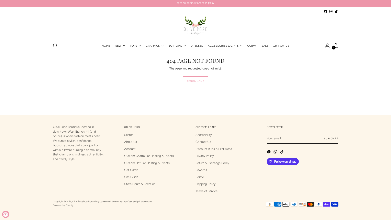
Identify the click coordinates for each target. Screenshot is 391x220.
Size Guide (131, 177)
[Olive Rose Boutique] (195, 26)
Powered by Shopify (63, 205)
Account (129, 149)
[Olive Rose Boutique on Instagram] (331, 11)
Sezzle (200, 177)
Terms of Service (206, 191)
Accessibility (204, 135)
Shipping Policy (206, 184)
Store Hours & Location (139, 184)
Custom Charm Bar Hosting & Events (149, 156)
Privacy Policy (205, 156)
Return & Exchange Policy (212, 163)
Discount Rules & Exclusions (214, 149)
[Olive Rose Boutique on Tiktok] (336, 11)
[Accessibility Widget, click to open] (5, 214)
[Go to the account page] (327, 46)
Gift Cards (131, 170)
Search (128, 135)
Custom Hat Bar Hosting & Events (147, 163)
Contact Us (203, 142)
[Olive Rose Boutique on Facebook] (325, 11)
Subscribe (331, 138)
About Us (130, 142)
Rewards (201, 170)
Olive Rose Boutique (82, 201)
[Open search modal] (55, 46)
